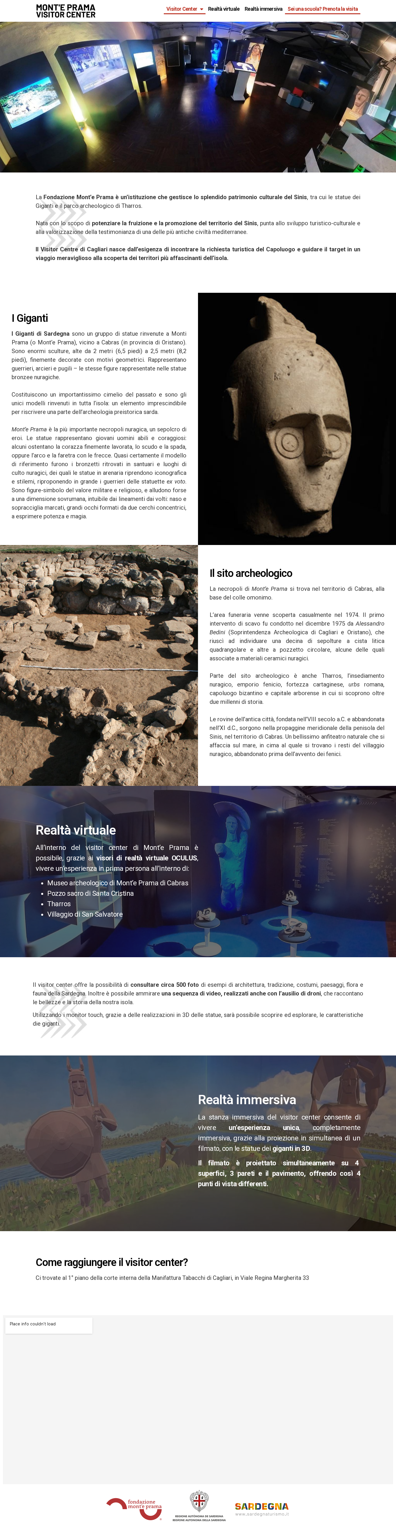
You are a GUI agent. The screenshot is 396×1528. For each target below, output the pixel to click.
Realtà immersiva (263, 9)
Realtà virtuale (223, 9)
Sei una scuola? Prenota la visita (323, 9)
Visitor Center (181, 9)
